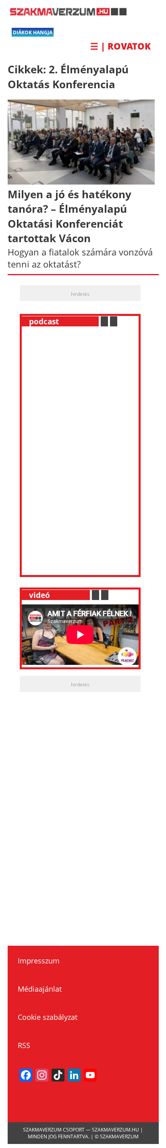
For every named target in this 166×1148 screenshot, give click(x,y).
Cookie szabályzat (47, 1017)
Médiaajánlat (40, 989)
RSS (24, 1045)
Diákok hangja (32, 32)
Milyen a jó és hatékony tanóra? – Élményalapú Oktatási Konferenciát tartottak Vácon (69, 216)
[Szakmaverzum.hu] (67, 13)
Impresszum (39, 960)
